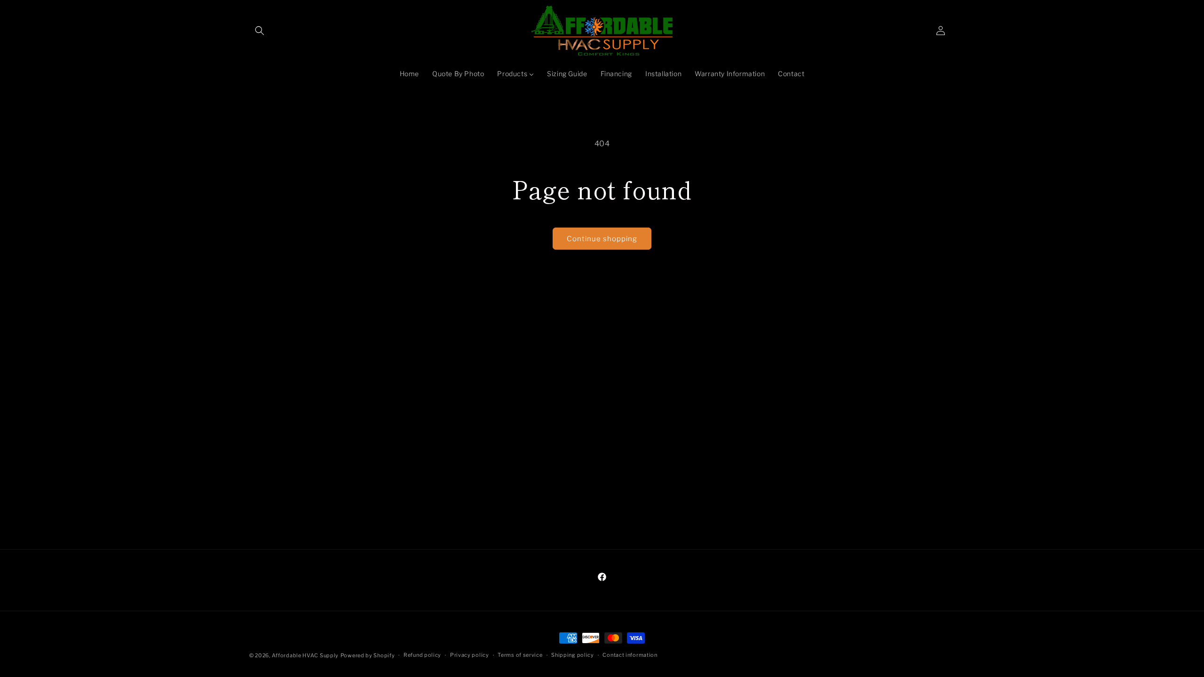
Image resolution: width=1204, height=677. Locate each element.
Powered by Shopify (368, 655)
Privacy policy (469, 655)
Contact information (629, 655)
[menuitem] (409, 74)
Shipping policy (572, 655)
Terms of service (520, 655)
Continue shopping (602, 239)
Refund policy (422, 655)
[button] (259, 30)
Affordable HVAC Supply (305, 655)
